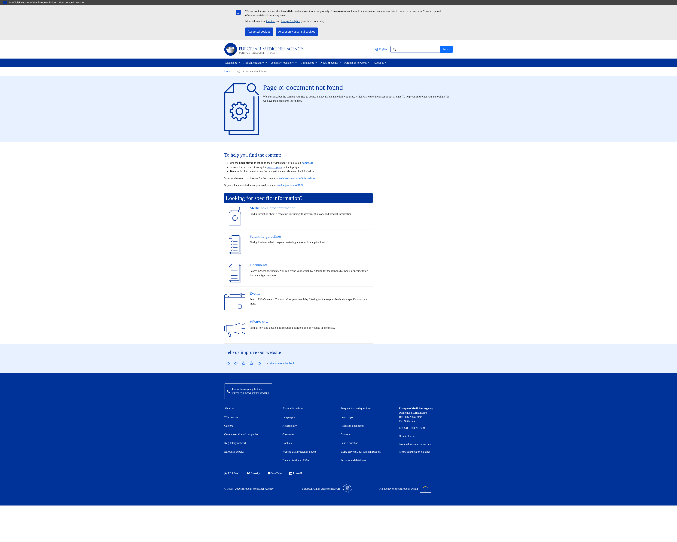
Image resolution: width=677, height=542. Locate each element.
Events (255, 293)
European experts (234, 451)
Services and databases (353, 460)
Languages (288, 417)
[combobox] (415, 49)
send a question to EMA (290, 185)
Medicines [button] (231, 62)
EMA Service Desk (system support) (361, 451)
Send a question (349, 442)
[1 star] (228, 363)
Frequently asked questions (356, 408)
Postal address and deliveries (415, 444)
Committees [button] (307, 62)
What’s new (259, 321)
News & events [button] (329, 62)
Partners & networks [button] (355, 62)
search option (274, 167)
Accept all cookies (259, 31)
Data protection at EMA (295, 460)
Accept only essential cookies (296, 31)
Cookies (270, 21)
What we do (231, 417)
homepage (307, 162)
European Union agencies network (321, 488)
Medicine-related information (272, 208)
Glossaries (288, 434)
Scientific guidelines (266, 236)
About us (229, 408)
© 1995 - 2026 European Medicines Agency (249, 488)
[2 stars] (232, 363)
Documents (258, 265)
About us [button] (379, 62)
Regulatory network (235, 442)
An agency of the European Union (398, 488)
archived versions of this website (297, 178)
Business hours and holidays (414, 451)
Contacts (345, 434)
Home (227, 71)
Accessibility (289, 425)
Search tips (347, 417)
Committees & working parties (241, 434)
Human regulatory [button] (253, 62)
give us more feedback (282, 363)
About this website (292, 408)
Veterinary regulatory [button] (282, 62)
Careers (228, 425)
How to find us (407, 436)
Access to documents (352, 425)
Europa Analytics (290, 21)
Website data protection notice (299, 451)
